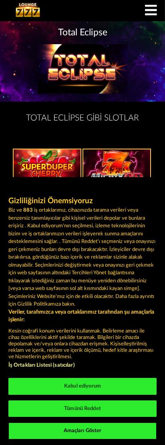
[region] (82, 311)
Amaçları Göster (83, 430)
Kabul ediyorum (82, 386)
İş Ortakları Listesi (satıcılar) (41, 365)
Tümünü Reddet (82, 408)
